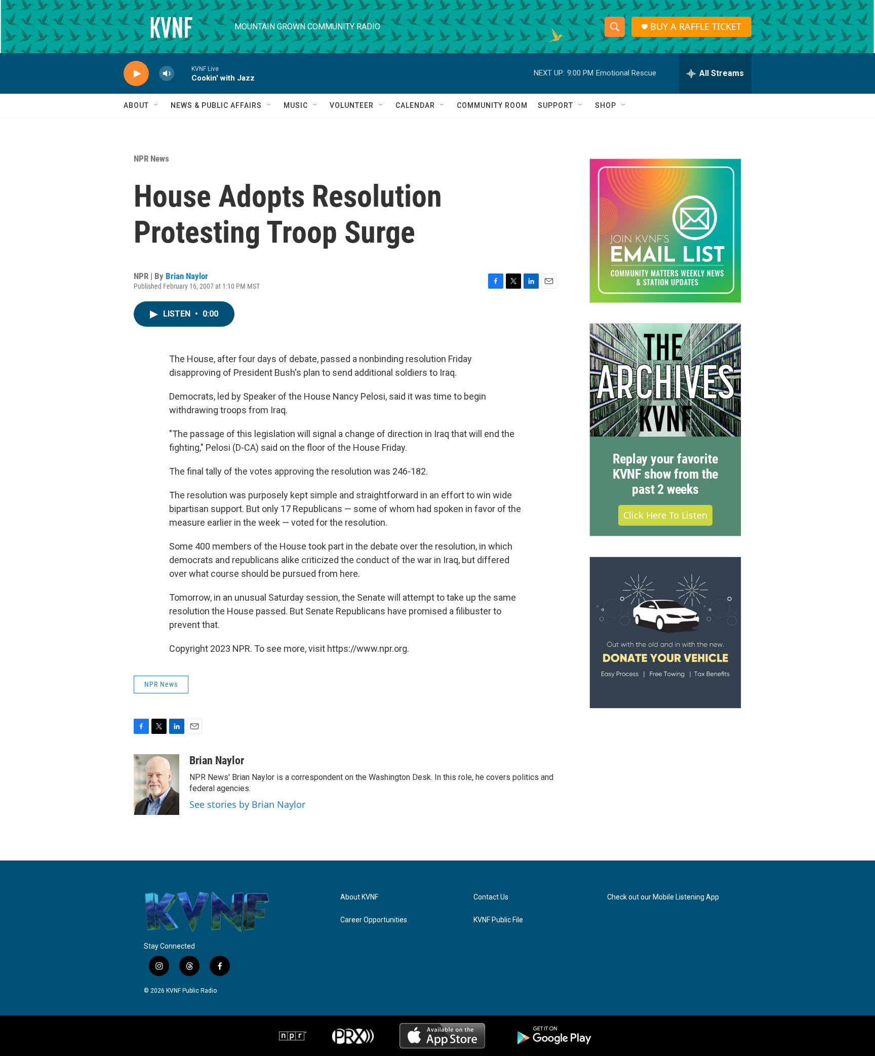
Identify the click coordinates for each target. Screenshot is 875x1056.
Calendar (415, 105)
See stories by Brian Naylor (247, 804)
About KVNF (359, 897)
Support (555, 105)
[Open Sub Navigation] (156, 105)
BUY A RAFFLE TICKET (695, 26)
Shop (605, 105)
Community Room (492, 105)
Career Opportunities (373, 920)
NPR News (151, 158)
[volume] (166, 73)
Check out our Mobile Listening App (663, 897)
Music (296, 105)
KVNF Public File (498, 920)
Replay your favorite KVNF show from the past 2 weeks (665, 474)
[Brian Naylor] (156, 784)
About (136, 105)
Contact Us (490, 897)
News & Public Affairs (216, 105)
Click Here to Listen (665, 515)
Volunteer (352, 105)
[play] (136, 74)
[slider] (182, 73)
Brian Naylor (187, 276)
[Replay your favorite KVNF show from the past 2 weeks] (665, 380)
